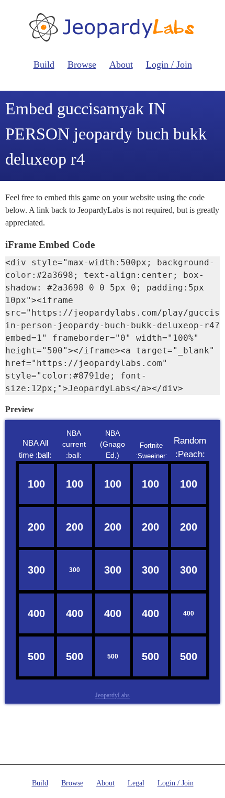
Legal (136, 783)
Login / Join (169, 64)
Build (43, 64)
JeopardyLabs (112, 695)
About (121, 64)
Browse (82, 64)
